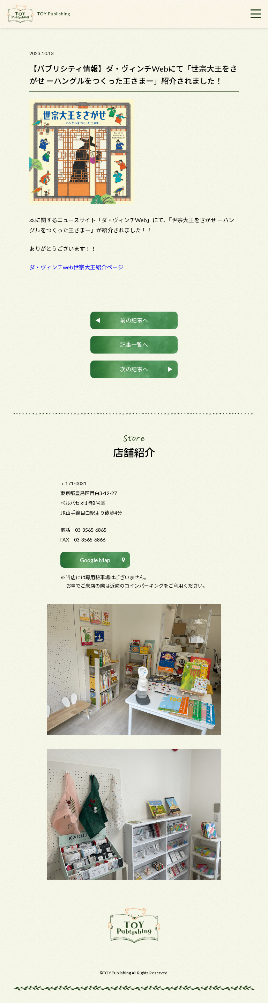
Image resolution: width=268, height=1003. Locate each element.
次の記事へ (134, 369)
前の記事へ (134, 320)
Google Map (95, 560)
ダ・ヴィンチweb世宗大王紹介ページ (76, 267)
